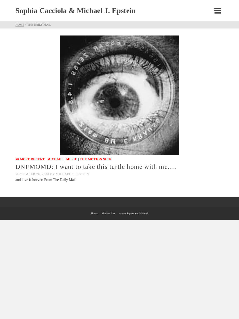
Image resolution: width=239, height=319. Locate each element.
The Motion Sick (95, 159)
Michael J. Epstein (72, 174)
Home (94, 213)
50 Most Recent (30, 159)
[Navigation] (218, 10)
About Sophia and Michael (133, 213)
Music (71, 159)
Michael (55, 159)
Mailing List (108, 213)
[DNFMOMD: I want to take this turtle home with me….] (119, 95)
